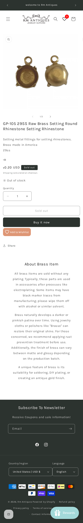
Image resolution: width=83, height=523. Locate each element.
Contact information (43, 514)
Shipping (8, 173)
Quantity (8, 188)
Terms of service (42, 508)
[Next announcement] (75, 5)
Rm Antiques (25, 502)
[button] (8, 19)
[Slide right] (50, 116)
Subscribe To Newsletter (41, 407)
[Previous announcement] (7, 5)
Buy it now (41, 222)
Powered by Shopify (44, 502)
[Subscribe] (70, 429)
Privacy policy (21, 508)
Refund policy (67, 502)
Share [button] (12, 245)
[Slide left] (32, 116)
